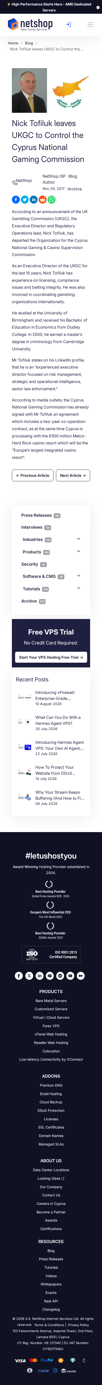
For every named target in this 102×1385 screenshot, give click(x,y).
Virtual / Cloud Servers (51, 1017)
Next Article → (73, 475)
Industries (37, 539)
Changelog (51, 1309)
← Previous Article (32, 475)
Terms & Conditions (49, 1325)
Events (51, 1292)
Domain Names (51, 1135)
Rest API (51, 1301)
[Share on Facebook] (16, 200)
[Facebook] (20, 976)
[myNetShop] (70, 24)
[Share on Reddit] (43, 200)
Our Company (51, 1186)
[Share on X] (25, 200)
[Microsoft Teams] (51, 976)
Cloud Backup (51, 1102)
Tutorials (35, 588)
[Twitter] (30, 976)
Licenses (51, 1119)
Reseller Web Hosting (51, 1042)
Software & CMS (43, 576)
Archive (75, 189)
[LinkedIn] (41, 976)
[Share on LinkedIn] (34, 200)
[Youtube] (71, 976)
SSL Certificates (51, 1127)
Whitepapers (51, 1284)
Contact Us (51, 1195)
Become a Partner (51, 1212)
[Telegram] (61, 976)
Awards (51, 1220)
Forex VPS (51, 1025)
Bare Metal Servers (51, 1000)
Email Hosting (51, 1093)
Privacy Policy (78, 1325)
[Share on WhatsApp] (51, 200)
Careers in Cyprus (51, 1203)
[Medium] (82, 976)
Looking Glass (49, 1178)
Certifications (51, 1229)
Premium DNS (51, 1085)
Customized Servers (51, 1009)
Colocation (51, 1051)
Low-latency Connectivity (51, 1059)
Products (36, 551)
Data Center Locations (51, 1170)
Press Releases (51, 1259)
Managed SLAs (51, 1144)
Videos (51, 1275)
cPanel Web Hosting (51, 1034)
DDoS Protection (51, 1110)
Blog (51, 1250)
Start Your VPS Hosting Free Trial (48, 657)
